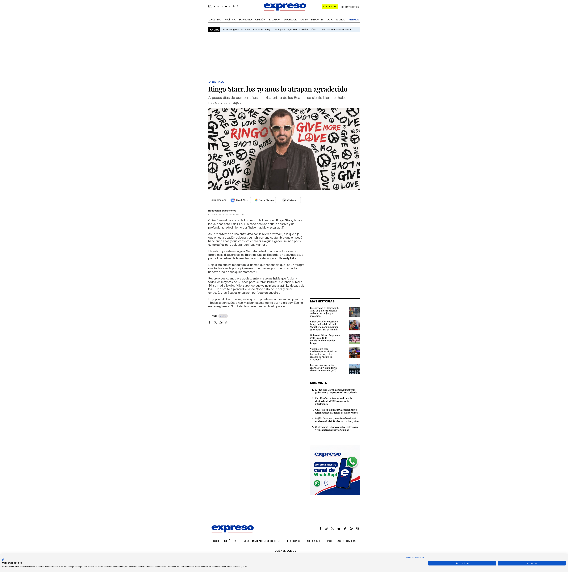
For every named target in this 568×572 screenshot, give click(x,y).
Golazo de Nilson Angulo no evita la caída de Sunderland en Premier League (325, 339)
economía (245, 19)
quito (304, 19)
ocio (330, 19)
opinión (260, 19)
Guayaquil (290, 19)
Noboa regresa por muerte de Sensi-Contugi (246, 29)
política (230, 19)
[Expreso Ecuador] (233, 531)
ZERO (223, 315)
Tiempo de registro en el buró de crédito (296, 29)
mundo (341, 19)
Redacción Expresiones (222, 210)
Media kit (313, 541)
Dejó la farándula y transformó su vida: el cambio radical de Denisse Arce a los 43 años (337, 420)
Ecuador (274, 19)
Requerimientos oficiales (261, 541)
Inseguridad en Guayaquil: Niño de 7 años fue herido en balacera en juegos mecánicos (324, 311)
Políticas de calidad (342, 541)
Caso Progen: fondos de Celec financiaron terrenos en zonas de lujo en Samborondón (336, 411)
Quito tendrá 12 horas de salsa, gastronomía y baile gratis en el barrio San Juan (336, 428)
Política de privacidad (414, 557)
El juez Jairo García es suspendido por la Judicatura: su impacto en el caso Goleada (335, 391)
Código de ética (224, 541)
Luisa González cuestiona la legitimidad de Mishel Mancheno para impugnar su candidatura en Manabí (324, 325)
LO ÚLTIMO (215, 19)
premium (354, 19)
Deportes (317, 19)
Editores (293, 541)
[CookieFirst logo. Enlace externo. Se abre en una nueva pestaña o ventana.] (3, 560)
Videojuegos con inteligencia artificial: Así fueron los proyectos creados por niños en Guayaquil (323, 354)
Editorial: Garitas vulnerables (336, 29)
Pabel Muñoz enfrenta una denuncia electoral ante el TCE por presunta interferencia (333, 401)
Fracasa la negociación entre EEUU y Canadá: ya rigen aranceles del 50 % (323, 367)
